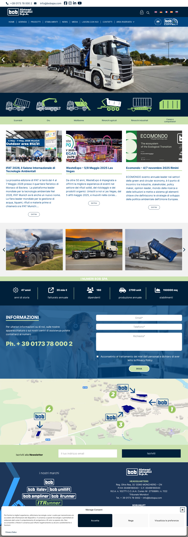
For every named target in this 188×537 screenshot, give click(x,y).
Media (75, 22)
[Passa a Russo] (176, 12)
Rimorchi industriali (139, 120)
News (65, 22)
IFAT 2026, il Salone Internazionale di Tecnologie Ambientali (30, 169)
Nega (130, 520)
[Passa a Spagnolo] (171, 12)
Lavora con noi (90, 22)
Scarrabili (18, 120)
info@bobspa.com (50, 3)
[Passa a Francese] (166, 12)
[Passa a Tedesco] (161, 12)
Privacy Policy (11, 532)
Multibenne (79, 120)
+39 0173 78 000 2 (21, 3)
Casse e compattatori (170, 120)
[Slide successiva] (184, 59)
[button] (182, 509)
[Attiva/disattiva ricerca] (148, 13)
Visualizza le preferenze (167, 520)
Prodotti (36, 22)
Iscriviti (151, 453)
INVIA (139, 368)
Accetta (95, 520)
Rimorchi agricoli (109, 120)
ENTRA (34, 214)
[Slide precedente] (3, 59)
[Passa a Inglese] (155, 12)
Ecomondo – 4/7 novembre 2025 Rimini (152, 168)
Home (11, 22)
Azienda (22, 22)
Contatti (107, 22)
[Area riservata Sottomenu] (134, 22)
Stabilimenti (51, 22)
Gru (48, 120)
